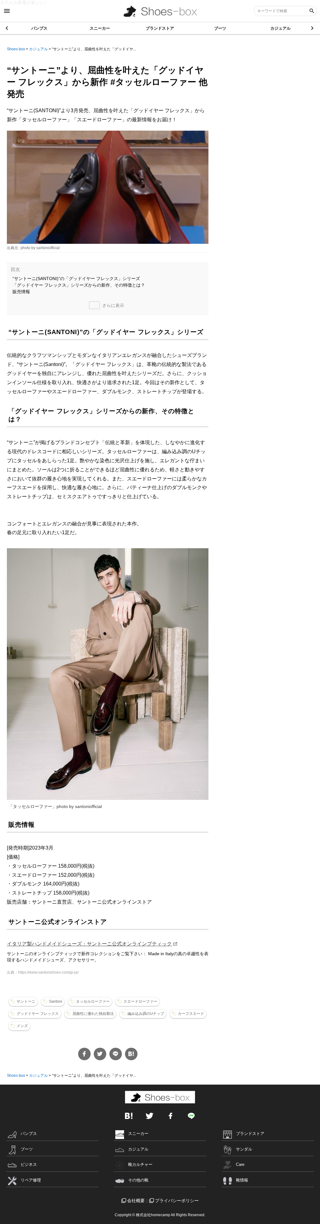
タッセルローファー (93, 1001)
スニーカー (100, 28)
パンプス (39, 28)
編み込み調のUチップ (146, 1013)
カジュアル (280, 28)
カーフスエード (191, 1013)
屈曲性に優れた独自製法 (93, 1013)
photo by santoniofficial (40, 248)
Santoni (55, 1001)
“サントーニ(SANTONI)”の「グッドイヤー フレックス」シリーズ (76, 278)
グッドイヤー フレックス (38, 1013)
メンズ (22, 1026)
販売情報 (21, 291)
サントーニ (26, 1001)
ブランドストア (160, 28)
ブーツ (220, 28)
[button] (312, 28)
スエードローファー (140, 1001)
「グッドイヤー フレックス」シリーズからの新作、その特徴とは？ (78, 285)
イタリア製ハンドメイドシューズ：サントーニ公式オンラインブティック (89, 943)
